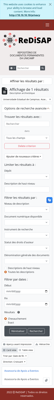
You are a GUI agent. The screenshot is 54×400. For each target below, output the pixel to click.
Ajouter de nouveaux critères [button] (22, 156)
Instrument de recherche (18, 229)
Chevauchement (17, 318)
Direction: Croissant (13, 361)
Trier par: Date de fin (14, 355)
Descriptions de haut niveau (24, 268)
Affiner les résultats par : (27, 81)
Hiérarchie (44, 344)
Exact (11, 322)
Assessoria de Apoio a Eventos (21, 370)
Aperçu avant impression (19, 344)
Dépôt (7, 170)
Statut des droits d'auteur (19, 242)
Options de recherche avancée (25, 108)
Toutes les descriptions (21, 272)
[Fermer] (50, 4)
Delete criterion (27, 146)
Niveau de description (16, 203)
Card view (11, 350)
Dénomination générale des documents (26, 255)
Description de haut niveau (19, 183)
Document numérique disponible (23, 216)
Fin (6, 298)
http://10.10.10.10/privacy (24, 15)
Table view (27, 350)
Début (7, 285)
